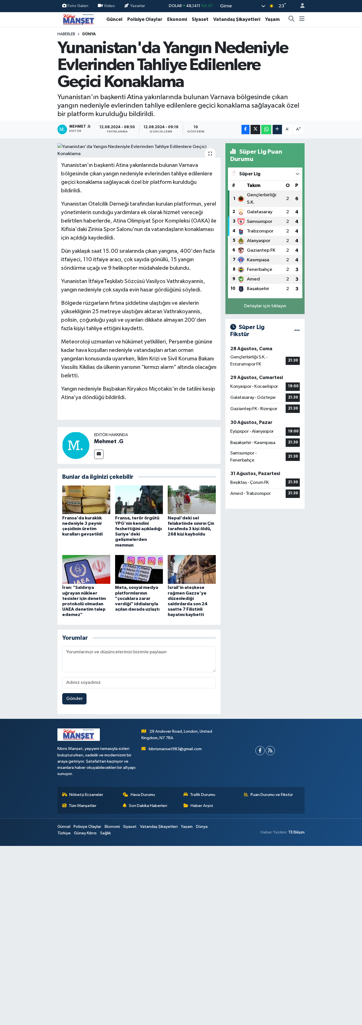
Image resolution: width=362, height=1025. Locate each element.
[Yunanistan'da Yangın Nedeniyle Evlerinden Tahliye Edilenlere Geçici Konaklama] (139, 150)
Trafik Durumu (202, 795)
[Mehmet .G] (75, 445)
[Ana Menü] (302, 19)
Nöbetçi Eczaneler (86, 795)
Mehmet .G (108, 441)
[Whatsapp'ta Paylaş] (266, 129)
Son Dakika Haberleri (148, 806)
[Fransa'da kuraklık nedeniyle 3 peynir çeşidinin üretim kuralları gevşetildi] (86, 499)
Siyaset (200, 19)
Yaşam (272, 19)
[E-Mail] (99, 454)
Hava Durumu (143, 795)
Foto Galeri (78, 6)
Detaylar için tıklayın (265, 306)
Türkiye (64, 833)
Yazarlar (137, 6)
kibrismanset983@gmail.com (175, 749)
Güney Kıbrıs (85, 833)
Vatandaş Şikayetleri (236, 19)
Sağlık (105, 833)
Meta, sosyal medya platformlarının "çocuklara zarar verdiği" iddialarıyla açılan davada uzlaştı (137, 598)
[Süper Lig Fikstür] (297, 330)
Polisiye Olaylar (144, 19)
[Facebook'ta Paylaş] (245, 129)
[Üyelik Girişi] (300, 6)
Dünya (89, 34)
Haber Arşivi (202, 806)
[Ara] (291, 19)
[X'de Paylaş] (255, 129)
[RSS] (270, 750)
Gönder (74, 698)
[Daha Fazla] (277, 129)
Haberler (66, 34)
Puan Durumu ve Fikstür (272, 795)
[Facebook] (260, 750)
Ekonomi (177, 19)
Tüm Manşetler (82, 806)
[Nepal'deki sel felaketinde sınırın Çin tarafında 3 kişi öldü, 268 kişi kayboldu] (192, 499)
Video (109, 6)
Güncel (114, 19)
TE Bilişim (296, 832)
